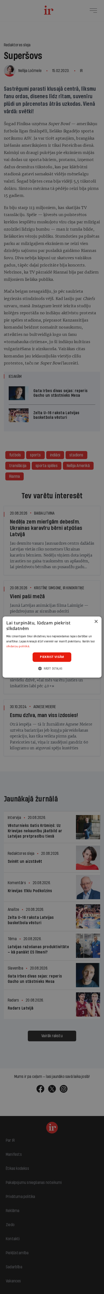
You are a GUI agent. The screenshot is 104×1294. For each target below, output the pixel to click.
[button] (52, 668)
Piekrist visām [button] (52, 657)
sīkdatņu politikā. (18, 646)
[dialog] (52, 647)
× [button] (96, 621)
